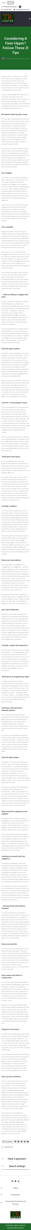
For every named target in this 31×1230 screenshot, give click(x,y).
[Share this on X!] (18, 1141)
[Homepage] (8, 19)
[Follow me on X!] (15, 1181)
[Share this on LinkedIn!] (21, 1141)
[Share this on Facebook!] (15, 1141)
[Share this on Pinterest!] (24, 1141)
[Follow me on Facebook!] (12, 1181)
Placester (20, 1228)
